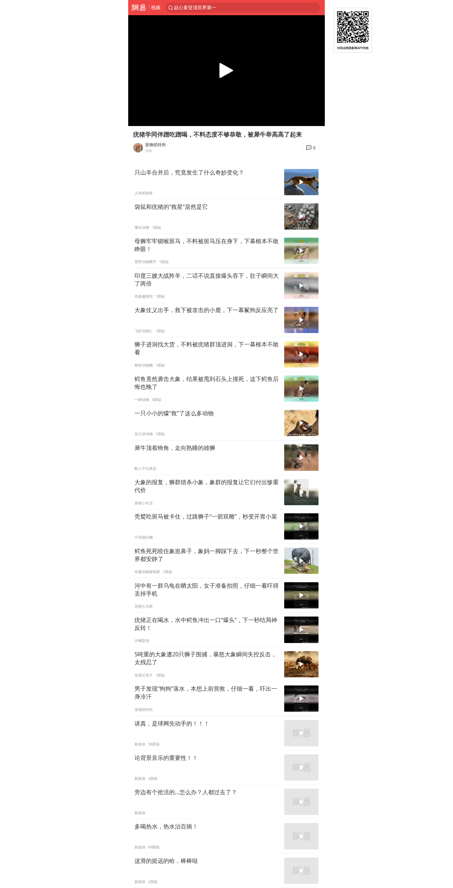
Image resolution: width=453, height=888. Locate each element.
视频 (155, 7)
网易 (138, 7)
